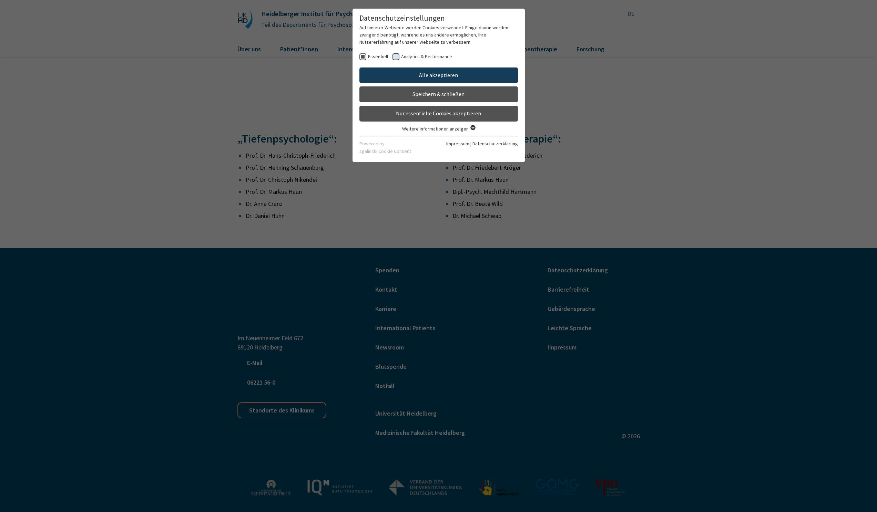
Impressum (457, 143)
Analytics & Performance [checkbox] (426, 56)
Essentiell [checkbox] (378, 56)
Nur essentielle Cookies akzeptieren (438, 113)
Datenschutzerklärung (495, 143)
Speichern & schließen (438, 94)
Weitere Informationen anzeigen (436, 129)
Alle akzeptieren (438, 75)
